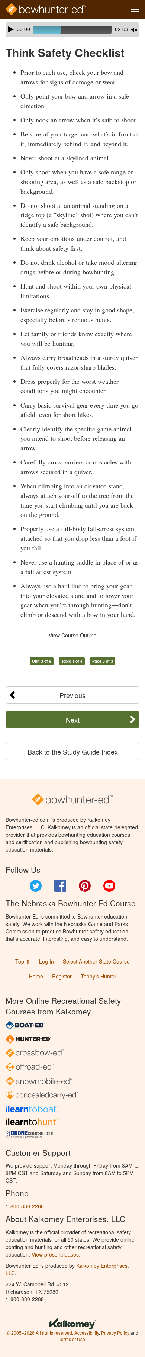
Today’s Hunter (98, 976)
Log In (46, 961)
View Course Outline (73, 635)
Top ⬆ (22, 961)
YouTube (109, 886)
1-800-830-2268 (25, 1206)
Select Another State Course (96, 961)
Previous (72, 695)
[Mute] (134, 30)
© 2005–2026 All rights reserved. (40, 1332)
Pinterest (85, 886)
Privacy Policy (115, 1332)
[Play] (11, 29)
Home (36, 976)
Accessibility (86, 1332)
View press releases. (56, 1254)
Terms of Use (72, 1339)
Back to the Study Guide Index (73, 751)
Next (73, 719)
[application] (72, 29)
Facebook (60, 886)
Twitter (36, 886)
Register (62, 976)
